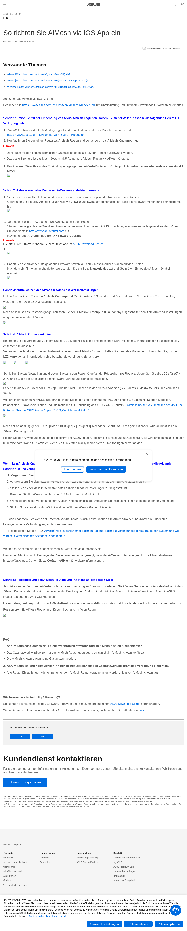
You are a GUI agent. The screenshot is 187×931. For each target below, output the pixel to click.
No (42, 736)
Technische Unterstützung (126, 857)
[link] (93, 4)
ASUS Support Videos (88, 862)
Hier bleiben (72, 469)
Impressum (119, 876)
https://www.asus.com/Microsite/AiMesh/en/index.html (58, 105)
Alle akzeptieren (169, 924)
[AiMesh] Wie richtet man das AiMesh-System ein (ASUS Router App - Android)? (47, 80)
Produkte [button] (8, 853)
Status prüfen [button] (47, 853)
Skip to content (4, 11)
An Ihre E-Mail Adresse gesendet (164, 49)
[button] (5, 4)
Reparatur (45, 862)
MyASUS (117, 862)
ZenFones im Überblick (15, 862)
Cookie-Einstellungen (104, 924)
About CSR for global (124, 880)
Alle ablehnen (138, 924)
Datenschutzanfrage (124, 871)
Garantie (44, 857)
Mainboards (9, 867)
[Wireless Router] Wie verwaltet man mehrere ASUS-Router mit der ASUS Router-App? (50, 87)
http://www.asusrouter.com (46, 231)
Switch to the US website (106, 469)
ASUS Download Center (125, 704)
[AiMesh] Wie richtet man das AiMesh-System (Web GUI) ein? (38, 74)
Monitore (7, 880)
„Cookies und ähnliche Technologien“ (47, 916)
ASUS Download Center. (88, 244)
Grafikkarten (9, 876)
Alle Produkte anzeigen (15, 885)
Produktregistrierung (87, 857)
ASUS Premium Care (123, 867)
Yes (20, 736)
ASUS (5, 14)
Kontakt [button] (117, 853)
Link (141, 710)
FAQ (21, 14)
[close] (147, 454)
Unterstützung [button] (84, 853)
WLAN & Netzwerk (13, 871)
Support (13, 14)
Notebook (8, 857)
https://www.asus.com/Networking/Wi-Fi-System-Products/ (45, 134)
